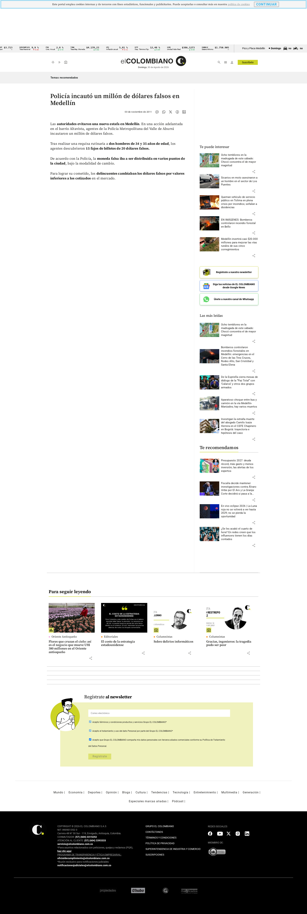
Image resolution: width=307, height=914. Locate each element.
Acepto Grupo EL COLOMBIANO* (129, 722)
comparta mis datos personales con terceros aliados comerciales (158, 740)
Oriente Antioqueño (64, 636)
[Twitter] (170, 111)
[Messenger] (157, 112)
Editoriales (111, 636)
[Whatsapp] (163, 112)
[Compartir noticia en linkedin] (184, 112)
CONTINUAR (266, 4)
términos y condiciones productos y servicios (121, 722)
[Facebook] (177, 112)
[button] (253, 171)
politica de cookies (239, 4)
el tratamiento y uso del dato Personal (117, 731)
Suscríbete (248, 62)
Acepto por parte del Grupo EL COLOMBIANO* (132, 731)
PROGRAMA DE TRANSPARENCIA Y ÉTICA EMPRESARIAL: (89, 854)
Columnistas (164, 636)
